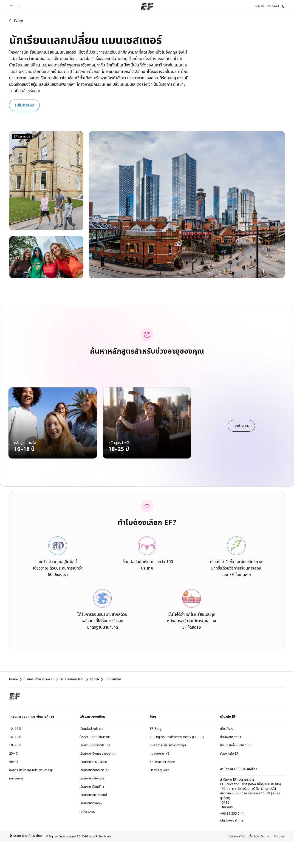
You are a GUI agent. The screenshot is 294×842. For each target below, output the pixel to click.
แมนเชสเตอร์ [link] (113, 679)
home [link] (13, 679)
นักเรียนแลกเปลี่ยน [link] (72, 679)
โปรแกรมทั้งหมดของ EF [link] (38, 679)
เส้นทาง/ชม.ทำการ (231, 820)
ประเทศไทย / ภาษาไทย (27, 835)
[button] (15, 6)
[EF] (147, 6)
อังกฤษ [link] (94, 679)
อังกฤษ (18, 20)
